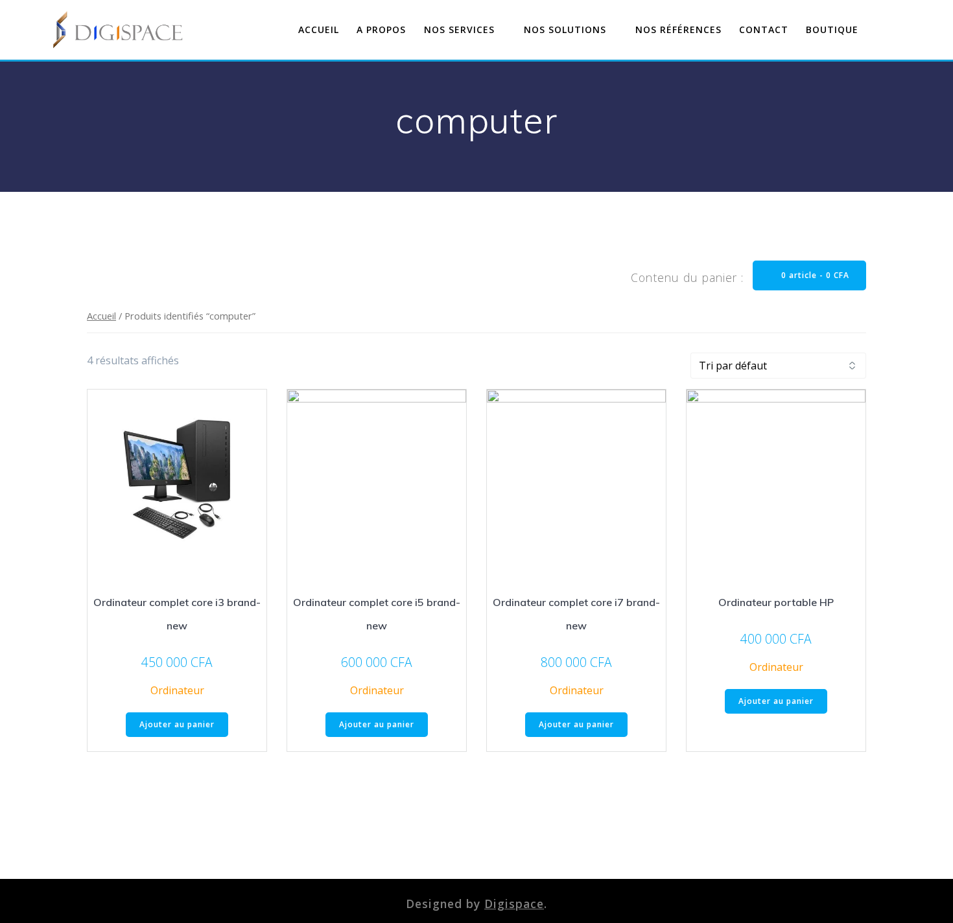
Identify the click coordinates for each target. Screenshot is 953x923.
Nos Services (459, 29)
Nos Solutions (565, 29)
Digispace (514, 903)
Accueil (318, 29)
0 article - (814, 275)
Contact (763, 29)
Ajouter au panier (177, 724)
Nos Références (678, 29)
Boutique (832, 29)
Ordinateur (177, 690)
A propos (381, 29)
